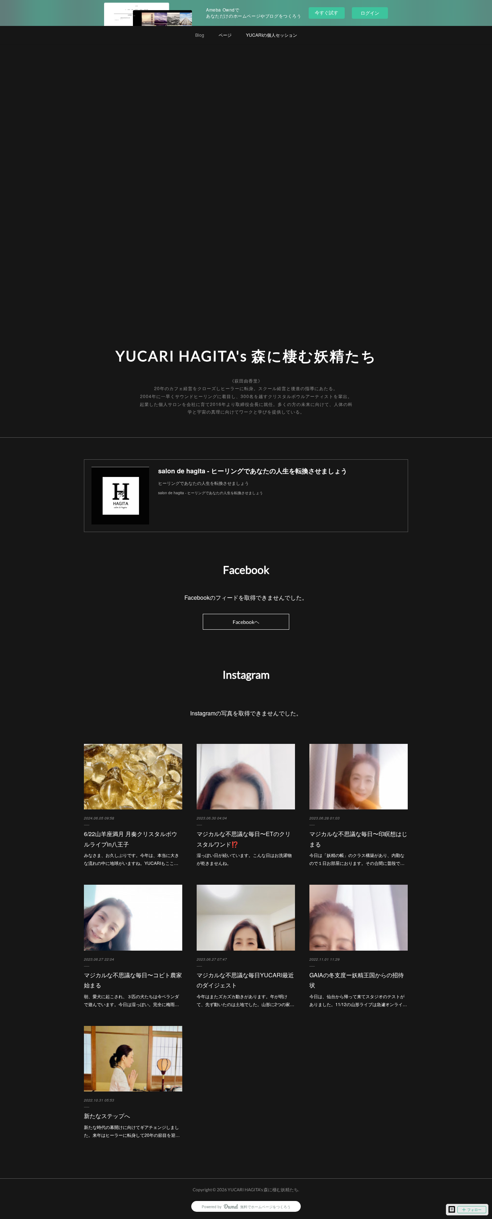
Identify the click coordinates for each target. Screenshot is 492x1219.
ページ (225, 35)
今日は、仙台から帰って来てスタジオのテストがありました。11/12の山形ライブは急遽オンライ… (358, 1000)
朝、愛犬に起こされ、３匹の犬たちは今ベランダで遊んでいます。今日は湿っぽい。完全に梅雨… (131, 1000)
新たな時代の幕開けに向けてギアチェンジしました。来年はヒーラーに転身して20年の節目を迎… (132, 1131)
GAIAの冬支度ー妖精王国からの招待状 (356, 980)
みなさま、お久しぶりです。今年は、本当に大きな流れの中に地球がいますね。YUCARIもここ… (131, 859)
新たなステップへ (107, 1116)
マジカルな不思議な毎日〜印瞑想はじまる (358, 839)
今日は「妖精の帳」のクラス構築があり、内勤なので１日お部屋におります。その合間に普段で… (356, 859)
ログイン (370, 12)
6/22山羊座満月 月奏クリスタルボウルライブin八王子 (130, 839)
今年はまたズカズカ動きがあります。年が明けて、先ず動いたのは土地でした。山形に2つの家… (245, 1000)
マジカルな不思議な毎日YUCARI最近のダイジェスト (245, 980)
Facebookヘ (246, 622)
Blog (199, 35)
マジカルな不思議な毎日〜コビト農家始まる (133, 980)
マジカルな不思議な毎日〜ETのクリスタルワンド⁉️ (244, 839)
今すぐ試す (326, 12)
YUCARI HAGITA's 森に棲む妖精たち (246, 356)
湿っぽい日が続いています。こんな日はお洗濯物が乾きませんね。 (244, 859)
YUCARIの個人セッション (271, 35)
